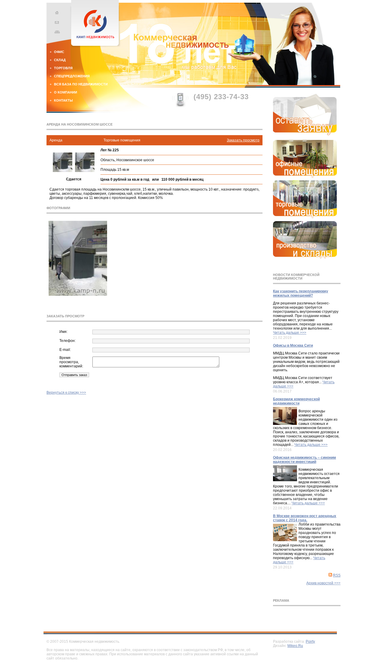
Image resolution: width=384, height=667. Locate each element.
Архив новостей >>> (323, 583)
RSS (336, 575)
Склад (60, 60)
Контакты (63, 100)
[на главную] (56, 13)
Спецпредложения (72, 76)
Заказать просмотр (243, 140)
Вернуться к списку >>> (66, 392)
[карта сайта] (56, 33)
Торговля (63, 68)
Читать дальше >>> (289, 333)
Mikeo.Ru (295, 646)
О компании (65, 92)
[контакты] (56, 23)
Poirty (310, 641)
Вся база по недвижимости (81, 84)
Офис (59, 52)
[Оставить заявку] (305, 134)
